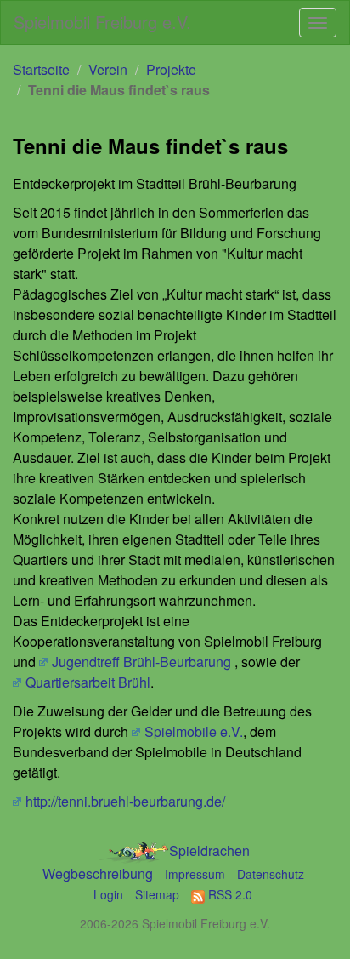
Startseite (41, 69)
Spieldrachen (209, 850)
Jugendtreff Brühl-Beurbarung (141, 661)
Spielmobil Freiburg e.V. (102, 21)
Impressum (195, 873)
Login (108, 894)
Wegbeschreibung (97, 873)
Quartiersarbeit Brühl (87, 682)
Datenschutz (270, 873)
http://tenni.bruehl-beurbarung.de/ (125, 801)
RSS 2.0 (228, 894)
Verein (107, 69)
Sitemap (157, 894)
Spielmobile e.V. (193, 731)
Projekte (171, 69)
